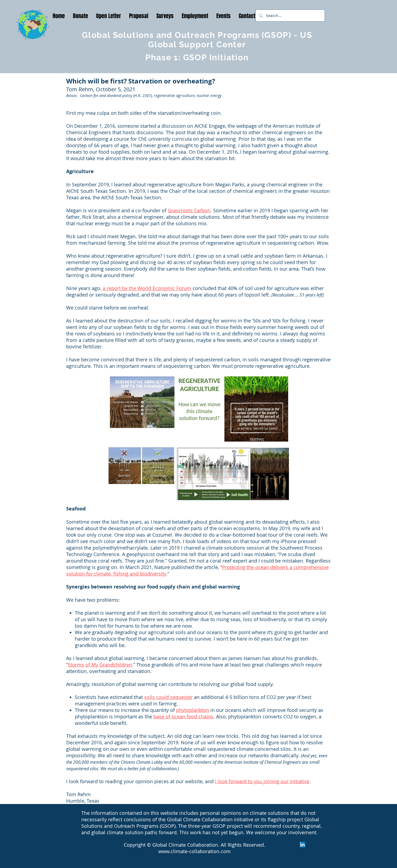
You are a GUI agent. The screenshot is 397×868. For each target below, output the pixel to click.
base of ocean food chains (183, 716)
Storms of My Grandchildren (100, 664)
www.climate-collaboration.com (194, 851)
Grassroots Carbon (189, 210)
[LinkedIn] (302, 844)
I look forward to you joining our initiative (262, 781)
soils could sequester (168, 697)
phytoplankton (192, 710)
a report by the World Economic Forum (147, 288)
